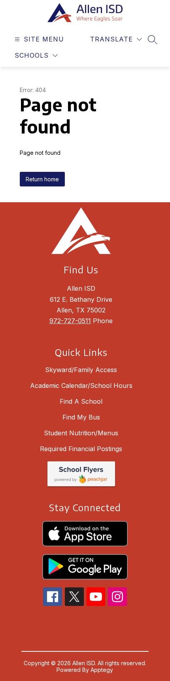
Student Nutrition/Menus (81, 433)
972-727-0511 (70, 321)
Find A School (81, 401)
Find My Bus (81, 417)
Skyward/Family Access (81, 370)
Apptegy (102, 669)
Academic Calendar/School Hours (81, 385)
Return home (42, 179)
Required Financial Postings (81, 449)
